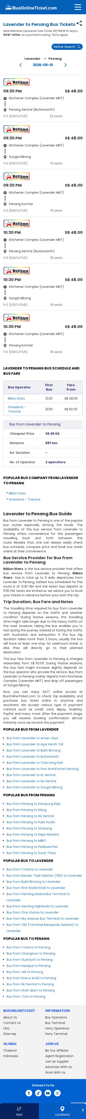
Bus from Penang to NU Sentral (30, 816)
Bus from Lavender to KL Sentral (31, 775)
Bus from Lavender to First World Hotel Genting (43, 769)
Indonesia (10, 1056)
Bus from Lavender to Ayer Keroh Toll (35, 744)
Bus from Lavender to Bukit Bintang (33, 750)
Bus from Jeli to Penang (25, 972)
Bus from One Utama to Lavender (33, 912)
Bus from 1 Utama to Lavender (30, 869)
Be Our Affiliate (56, 1050)
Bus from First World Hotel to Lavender (36, 888)
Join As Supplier (57, 1061)
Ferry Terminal (56, 1034)
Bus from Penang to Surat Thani (31, 853)
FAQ (6, 1028)
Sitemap (9, 1034)
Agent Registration (59, 1056)
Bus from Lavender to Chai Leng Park (35, 762)
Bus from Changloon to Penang (31, 953)
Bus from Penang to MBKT (26, 840)
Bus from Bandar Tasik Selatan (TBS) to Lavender (44, 875)
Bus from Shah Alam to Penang (31, 990)
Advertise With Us (58, 1067)
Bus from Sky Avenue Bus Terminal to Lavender (43, 918)
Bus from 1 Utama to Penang (28, 947)
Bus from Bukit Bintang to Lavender (33, 881)
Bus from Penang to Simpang (29, 828)
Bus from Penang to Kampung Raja (33, 804)
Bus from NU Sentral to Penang (30, 984)
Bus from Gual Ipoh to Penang (30, 959)
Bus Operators (56, 1017)
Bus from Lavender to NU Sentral (31, 781)
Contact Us (12, 1023)
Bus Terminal (55, 1023)
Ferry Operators (57, 1028)
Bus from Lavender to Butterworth (33, 756)
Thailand (10, 1050)
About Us (10, 1017)
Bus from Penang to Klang (27, 810)
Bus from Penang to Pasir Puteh (31, 822)
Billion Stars (16, 398)
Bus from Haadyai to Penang (28, 966)
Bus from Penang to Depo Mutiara (33, 834)
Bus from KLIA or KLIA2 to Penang (31, 978)
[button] (19, 1111)
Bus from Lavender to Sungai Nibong (34, 787)
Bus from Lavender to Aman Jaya (32, 738)
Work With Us (55, 1072)
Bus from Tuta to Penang (26, 996)
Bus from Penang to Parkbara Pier (32, 847)
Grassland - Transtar (17, 409)
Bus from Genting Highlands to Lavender (38, 906)
